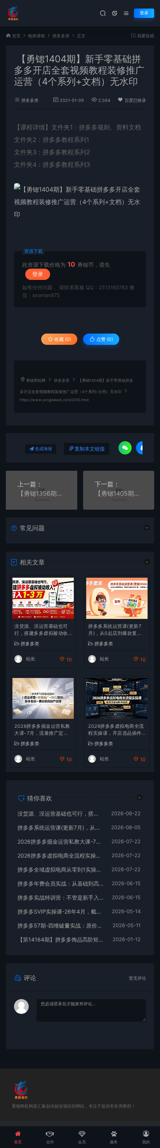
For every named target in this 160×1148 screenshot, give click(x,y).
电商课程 (36, 35)
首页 (16, 35)
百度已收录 (135, 100)
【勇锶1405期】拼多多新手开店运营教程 (119, 493)
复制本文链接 (90, 449)
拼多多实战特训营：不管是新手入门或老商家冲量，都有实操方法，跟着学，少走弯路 (60, 897)
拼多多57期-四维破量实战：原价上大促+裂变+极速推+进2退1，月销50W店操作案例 (61, 925)
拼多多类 (61, 35)
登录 (144, 13)
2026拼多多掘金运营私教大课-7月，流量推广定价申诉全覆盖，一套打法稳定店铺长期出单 (42, 730)
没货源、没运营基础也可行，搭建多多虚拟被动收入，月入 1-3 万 (41, 630)
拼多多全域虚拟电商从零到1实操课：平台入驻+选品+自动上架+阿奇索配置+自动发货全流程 (60, 869)
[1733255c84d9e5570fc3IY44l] (80, 201)
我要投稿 (145, 35)
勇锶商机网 (35, 380)
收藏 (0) (62, 339)
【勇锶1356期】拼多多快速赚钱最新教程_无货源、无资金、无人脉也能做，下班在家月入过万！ (41, 493)
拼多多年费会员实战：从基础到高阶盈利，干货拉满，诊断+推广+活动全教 (60, 883)
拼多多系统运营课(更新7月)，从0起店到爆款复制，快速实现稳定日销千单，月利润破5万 (115, 630)
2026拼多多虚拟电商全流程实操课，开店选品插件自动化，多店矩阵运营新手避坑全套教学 (116, 730)
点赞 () (104, 339)
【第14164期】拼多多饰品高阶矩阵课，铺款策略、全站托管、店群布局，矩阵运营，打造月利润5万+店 (61, 939)
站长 (30, 659)
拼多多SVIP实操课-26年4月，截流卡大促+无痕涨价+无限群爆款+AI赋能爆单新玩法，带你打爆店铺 (60, 911)
